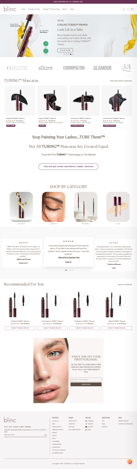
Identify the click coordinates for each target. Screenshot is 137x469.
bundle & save (34, 9)
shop (23, 9)
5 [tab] (73, 54)
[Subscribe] (45, 435)
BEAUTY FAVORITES (125, 284)
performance (73, 421)
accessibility (55, 441)
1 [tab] (64, 54)
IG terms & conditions (58, 450)
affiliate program (123, 421)
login (53, 424)
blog (72, 9)
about (65, 9)
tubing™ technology (51, 9)
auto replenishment (75, 429)
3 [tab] (68, 54)
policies (54, 432)
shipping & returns (57, 429)
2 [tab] (66, 54)
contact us (55, 421)
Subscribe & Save (20, 109)
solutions (105, 427)
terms (54, 438)
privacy (54, 435)
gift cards (71, 427)
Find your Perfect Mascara (121, 81)
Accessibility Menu (57, 453)
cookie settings (56, 444)
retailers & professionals (126, 424)
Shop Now (65, 50)
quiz (103, 421)
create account (56, 427)
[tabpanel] (68, 35)
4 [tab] (70, 54)
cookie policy (56, 447)
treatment (72, 424)
